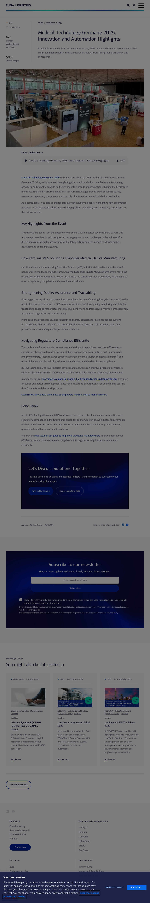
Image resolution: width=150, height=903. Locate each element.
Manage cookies (114, 887)
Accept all (137, 887)
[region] (75, 887)
